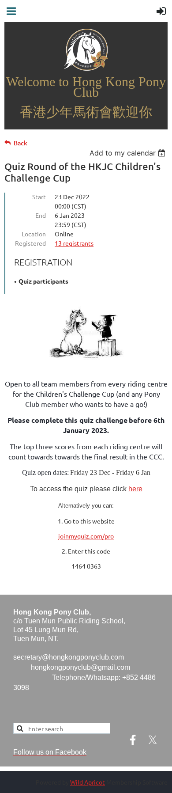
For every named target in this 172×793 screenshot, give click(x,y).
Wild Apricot (87, 782)
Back (20, 143)
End (40, 215)
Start (39, 197)
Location (34, 234)
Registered (30, 243)
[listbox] (129, 153)
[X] (152, 740)
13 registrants (74, 243)
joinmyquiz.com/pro (86, 536)
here (135, 489)
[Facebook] (133, 740)
